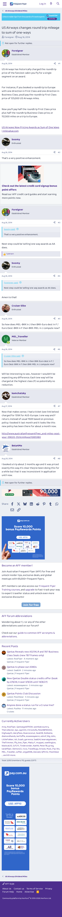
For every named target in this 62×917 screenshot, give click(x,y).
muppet (40, 742)
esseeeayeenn (33, 736)
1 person (10, 253)
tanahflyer (7, 749)
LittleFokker (7, 739)
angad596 (27, 752)
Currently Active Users (16, 721)
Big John (51, 736)
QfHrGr (44, 752)
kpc (16, 730)
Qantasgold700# (25, 727)
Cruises (10, 712)
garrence (28, 739)
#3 (59, 222)
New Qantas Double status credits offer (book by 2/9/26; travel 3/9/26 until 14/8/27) (32, 680)
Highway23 (7, 733)
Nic (58, 749)
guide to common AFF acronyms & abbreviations (28, 635)
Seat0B (39, 733)
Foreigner (9, 37)
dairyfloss (17, 733)
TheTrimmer (7, 742)
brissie (42, 749)
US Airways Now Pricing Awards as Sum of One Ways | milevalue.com (30, 129)
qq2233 (22, 730)
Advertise (29, 892)
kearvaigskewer (49, 739)
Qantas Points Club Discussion (23, 694)
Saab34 (37, 739)
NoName (48, 733)
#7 (59, 406)
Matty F (31, 742)
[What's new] (51, 4)
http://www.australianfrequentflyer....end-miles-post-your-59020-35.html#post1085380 (31, 435)
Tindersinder (26, 746)
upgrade (29, 590)
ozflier (19, 752)
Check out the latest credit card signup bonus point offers (29, 188)
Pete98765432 (45, 730)
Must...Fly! (51, 749)
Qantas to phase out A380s (22, 667)
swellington (50, 742)
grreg (51, 746)
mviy (4, 727)
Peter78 (43, 746)
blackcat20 (7, 746)
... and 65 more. (9, 755)
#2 (59, 152)
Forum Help (8, 892)
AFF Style (9, 884)
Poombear (54, 752)
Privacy (48, 889)
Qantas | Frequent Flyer (18, 662)
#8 (59, 458)
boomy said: (9, 229)
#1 (59, 63)
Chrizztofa (32, 730)
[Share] (55, 64)
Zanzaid (36, 752)
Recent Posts (10, 646)
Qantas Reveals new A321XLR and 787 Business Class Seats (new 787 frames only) (33, 653)
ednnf (43, 736)
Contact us (19, 889)
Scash (20, 739)
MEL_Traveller (8, 752)
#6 (59, 349)
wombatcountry (41, 727)
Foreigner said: (11, 283)
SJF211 (16, 746)
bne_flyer (22, 742)
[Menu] (5, 4)
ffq (15, 742)
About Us (6, 889)
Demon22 (17, 749)
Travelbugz (33, 749)
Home (19, 892)
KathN (36, 746)
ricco (25, 749)
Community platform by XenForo (26, 898)
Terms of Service (35, 889)
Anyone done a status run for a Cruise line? (30, 705)
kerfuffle (21, 736)
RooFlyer (11, 727)
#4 (59, 276)
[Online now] (8, 342)
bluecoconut (29, 733)
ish (15, 739)
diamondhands (9, 736)
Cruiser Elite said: (12, 356)
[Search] (58, 4)
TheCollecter (8, 730)
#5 (59, 318)
